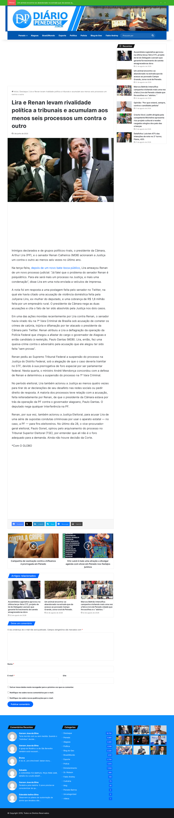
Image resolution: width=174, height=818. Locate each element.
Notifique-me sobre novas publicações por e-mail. (32, 698)
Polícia (84, 35)
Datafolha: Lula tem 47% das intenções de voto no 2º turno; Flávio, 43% (148, 136)
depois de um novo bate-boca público (55, 267)
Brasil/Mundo (48, 35)
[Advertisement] (60, 63)
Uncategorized (69, 794)
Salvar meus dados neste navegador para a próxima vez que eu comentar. (42, 687)
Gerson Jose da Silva (28, 733)
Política (73, 35)
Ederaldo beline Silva (28, 794)
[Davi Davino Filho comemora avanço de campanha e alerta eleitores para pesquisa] (158, 740)
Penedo (22, 35)
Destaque (24, 91)
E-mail (11, 675)
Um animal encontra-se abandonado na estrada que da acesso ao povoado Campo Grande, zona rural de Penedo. (65, 3)
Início (15, 91)
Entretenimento (70, 768)
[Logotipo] (87, 18)
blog (65, 785)
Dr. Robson (68, 772)
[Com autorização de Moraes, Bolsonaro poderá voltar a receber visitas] (141, 740)
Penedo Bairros (70, 790)
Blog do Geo (96, 35)
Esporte (62, 35)
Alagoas (34, 35)
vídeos (66, 798)
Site (64, 675)
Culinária (67, 781)
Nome (10, 664)
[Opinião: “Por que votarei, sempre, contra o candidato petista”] (124, 106)
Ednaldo (23, 770)
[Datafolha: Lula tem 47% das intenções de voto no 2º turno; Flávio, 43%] (124, 137)
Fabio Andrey (112, 35)
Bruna (22, 758)
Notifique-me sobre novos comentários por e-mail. (32, 692)
